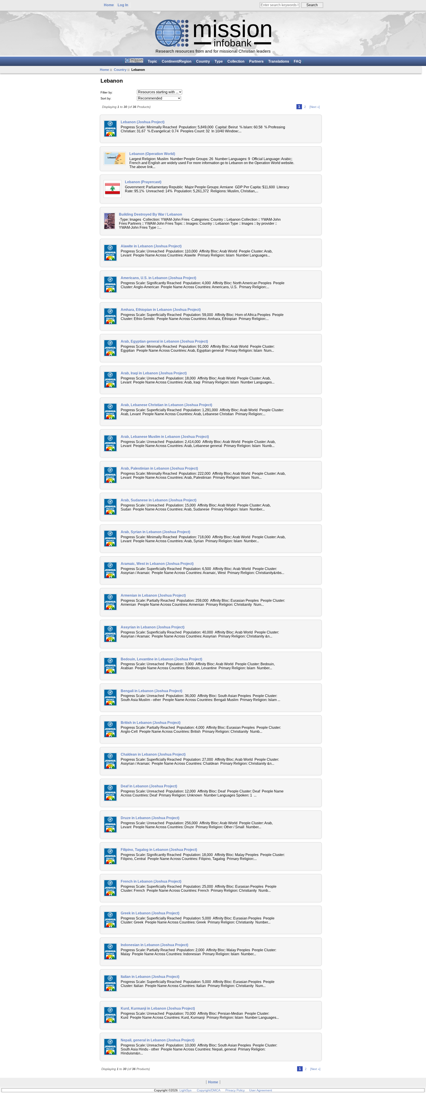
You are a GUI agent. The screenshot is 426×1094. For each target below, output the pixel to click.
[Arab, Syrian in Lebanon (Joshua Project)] (110, 538)
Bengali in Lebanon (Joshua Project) (151, 691)
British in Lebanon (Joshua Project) (150, 723)
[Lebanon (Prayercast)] (112, 189)
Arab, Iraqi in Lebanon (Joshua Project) (154, 373)
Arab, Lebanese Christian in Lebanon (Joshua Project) (166, 405)
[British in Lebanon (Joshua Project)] (110, 729)
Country (120, 69)
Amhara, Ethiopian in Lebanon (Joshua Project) (161, 310)
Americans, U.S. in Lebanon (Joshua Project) (158, 278)
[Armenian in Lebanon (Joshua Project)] (110, 602)
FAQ (297, 61)
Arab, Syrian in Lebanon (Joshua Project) (155, 532)
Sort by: (106, 98)
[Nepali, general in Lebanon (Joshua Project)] (110, 1046)
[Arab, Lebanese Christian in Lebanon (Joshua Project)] (110, 411)
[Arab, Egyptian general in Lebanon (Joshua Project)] (110, 348)
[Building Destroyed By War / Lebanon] (109, 220)
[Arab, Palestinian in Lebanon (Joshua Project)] (110, 475)
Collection (236, 61)
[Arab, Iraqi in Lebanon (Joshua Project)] (110, 379)
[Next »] (315, 107)
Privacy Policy (235, 1090)
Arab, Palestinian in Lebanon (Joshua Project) (159, 468)
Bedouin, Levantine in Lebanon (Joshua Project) (161, 659)
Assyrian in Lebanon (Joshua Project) (152, 627)
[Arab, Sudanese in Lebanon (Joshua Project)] (110, 506)
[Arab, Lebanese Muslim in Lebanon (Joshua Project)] (110, 443)
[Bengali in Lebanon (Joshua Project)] (110, 697)
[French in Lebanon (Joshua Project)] (110, 888)
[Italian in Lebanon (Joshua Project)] (110, 983)
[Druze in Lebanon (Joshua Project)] (110, 824)
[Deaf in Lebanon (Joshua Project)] (110, 792)
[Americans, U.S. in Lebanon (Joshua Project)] (110, 284)
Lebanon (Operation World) (152, 154)
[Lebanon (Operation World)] (115, 158)
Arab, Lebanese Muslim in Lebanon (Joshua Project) (165, 437)
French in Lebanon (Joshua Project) (151, 881)
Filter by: (107, 92)
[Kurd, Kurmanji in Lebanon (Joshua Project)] (110, 1015)
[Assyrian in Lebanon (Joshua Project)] (110, 633)
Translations (278, 61)
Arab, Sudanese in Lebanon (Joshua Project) (158, 500)
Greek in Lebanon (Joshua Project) (150, 913)
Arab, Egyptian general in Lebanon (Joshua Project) (164, 341)
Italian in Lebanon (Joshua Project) (150, 977)
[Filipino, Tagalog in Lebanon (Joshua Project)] (110, 856)
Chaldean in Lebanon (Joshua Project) (153, 754)
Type (219, 61)
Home (109, 5)
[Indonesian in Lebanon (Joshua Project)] (110, 951)
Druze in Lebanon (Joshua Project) (150, 818)
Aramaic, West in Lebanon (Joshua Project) (157, 564)
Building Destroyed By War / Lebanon (150, 214)
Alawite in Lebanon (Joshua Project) (151, 246)
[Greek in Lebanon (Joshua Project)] (110, 919)
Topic (152, 61)
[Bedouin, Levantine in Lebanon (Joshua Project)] (110, 665)
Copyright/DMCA (208, 1090)
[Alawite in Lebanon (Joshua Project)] (110, 252)
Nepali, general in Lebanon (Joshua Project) (157, 1040)
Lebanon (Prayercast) (143, 182)
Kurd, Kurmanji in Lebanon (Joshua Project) (158, 1008)
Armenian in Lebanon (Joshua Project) (153, 595)
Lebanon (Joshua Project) (142, 122)
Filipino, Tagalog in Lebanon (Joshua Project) (159, 850)
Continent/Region (176, 61)
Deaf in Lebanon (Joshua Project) (149, 786)
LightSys (185, 1090)
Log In (123, 5)
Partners (256, 61)
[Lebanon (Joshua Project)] (110, 128)
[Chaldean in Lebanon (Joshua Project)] (110, 761)
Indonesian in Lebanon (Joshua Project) (154, 945)
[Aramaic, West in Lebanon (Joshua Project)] (110, 570)
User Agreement (260, 1090)
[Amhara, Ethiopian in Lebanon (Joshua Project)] (110, 316)
